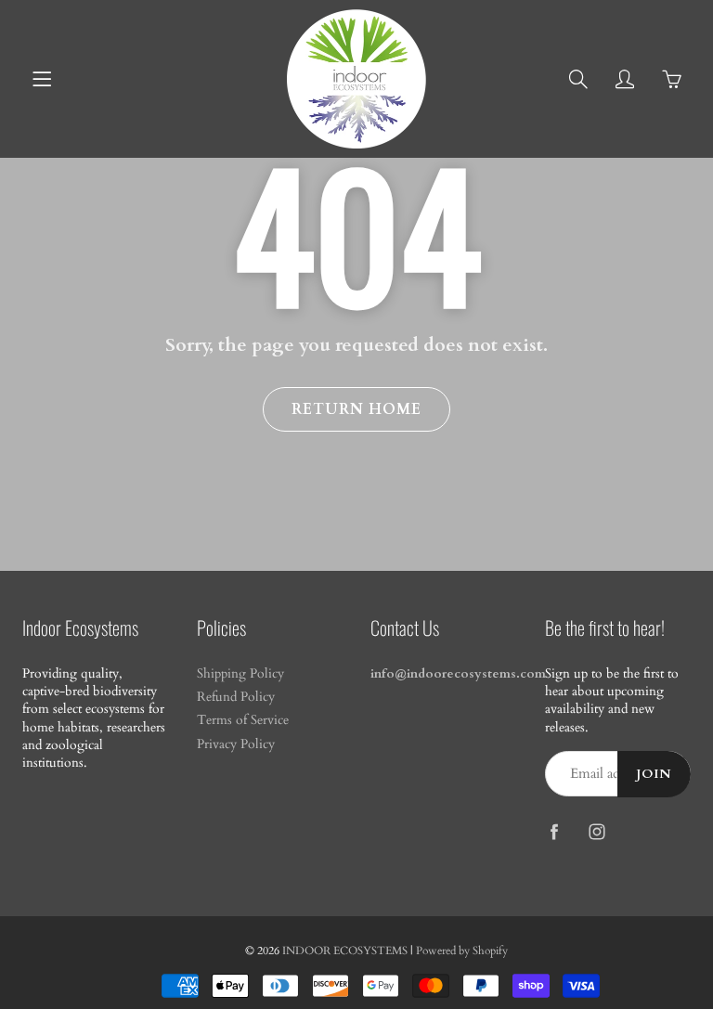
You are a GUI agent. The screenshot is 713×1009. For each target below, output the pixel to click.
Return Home (356, 409)
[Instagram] (597, 831)
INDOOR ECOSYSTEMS (345, 950)
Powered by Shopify (462, 950)
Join (654, 774)
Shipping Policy (240, 674)
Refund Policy (236, 697)
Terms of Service (243, 720)
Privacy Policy (236, 744)
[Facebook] (554, 831)
